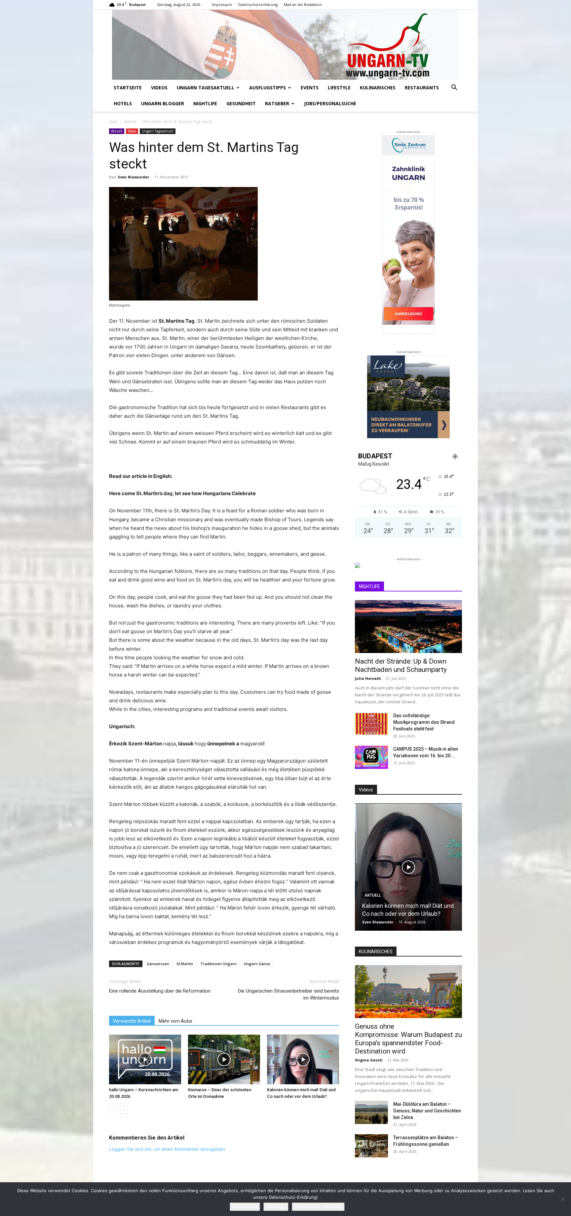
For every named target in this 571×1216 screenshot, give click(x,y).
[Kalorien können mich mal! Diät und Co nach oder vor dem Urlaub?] (303, 1059)
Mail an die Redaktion (303, 4)
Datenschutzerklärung (258, 4)
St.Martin (184, 963)
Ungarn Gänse (257, 963)
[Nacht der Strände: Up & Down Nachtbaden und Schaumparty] (408, 626)
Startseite (128, 87)
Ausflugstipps (267, 87)
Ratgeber (277, 103)
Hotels (123, 103)
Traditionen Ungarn (218, 963)
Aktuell (130, 121)
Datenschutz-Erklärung (318, 1206)
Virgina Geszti (369, 1059)
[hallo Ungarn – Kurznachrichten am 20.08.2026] (145, 1059)
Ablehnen (276, 1206)
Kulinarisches (378, 87)
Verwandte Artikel (132, 1021)
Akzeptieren (244, 1206)
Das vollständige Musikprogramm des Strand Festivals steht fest (424, 722)
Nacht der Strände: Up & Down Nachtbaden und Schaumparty (401, 665)
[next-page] (124, 1109)
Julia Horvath (368, 678)
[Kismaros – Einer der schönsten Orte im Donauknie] (224, 1059)
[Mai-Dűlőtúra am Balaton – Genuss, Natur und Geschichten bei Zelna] (371, 1112)
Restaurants (422, 87)
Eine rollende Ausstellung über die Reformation (159, 991)
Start (113, 121)
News (132, 131)
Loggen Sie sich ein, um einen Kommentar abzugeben (167, 1149)
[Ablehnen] (562, 1199)
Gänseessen (158, 963)
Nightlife (205, 103)
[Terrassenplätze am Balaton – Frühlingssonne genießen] (371, 1145)
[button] (454, 88)
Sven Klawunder (133, 176)
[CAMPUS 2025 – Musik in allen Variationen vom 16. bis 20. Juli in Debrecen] (371, 757)
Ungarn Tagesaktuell (205, 87)
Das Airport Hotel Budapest (450, 913)
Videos (159, 87)
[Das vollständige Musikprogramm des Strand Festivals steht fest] (371, 723)
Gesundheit (241, 103)
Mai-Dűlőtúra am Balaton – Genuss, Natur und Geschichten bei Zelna (427, 1110)
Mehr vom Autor (176, 1021)
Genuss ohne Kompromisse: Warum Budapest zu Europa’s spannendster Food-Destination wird (408, 1038)
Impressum (222, 4)
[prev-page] (113, 1109)
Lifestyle (339, 87)
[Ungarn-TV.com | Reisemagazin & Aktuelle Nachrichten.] (285, 45)
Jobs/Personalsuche (330, 103)
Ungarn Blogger (162, 103)
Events (310, 87)
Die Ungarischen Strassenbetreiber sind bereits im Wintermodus (288, 994)
